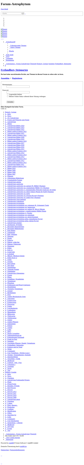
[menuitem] (17, 45)
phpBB (11, 443)
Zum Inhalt (4, 9)
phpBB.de (23, 446)
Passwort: (5, 90)
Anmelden (5, 78)
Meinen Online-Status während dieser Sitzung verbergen (27, 96)
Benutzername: (7, 84)
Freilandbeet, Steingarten (14, 70)
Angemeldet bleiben (15, 94)
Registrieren (17, 78)
